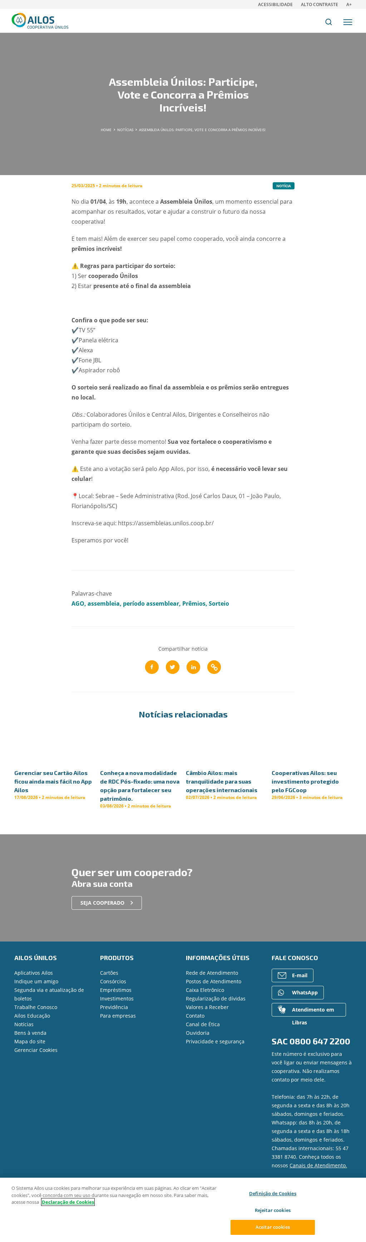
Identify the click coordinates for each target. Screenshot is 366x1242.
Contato (195, 1015)
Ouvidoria (197, 1032)
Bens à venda (30, 1032)
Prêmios (194, 603)
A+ (349, 4)
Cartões (109, 972)
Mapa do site (29, 1041)
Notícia (283, 185)
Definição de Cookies (272, 1193)
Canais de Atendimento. (318, 1165)
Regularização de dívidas (216, 998)
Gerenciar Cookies (36, 1050)
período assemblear (151, 603)
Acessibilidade (275, 4)
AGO (77, 603)
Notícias (24, 1024)
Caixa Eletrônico (205, 990)
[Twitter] (172, 667)
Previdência (114, 1007)
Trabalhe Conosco (35, 1007)
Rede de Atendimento (212, 972)
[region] (183, 1210)
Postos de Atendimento (213, 981)
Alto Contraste (319, 4)
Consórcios (113, 981)
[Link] (214, 667)
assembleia (104, 603)
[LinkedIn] (193, 667)
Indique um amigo (36, 981)
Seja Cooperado (102, 902)
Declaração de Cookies (68, 1202)
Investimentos (117, 998)
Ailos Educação (32, 1015)
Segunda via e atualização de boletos (49, 994)
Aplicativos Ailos (33, 972)
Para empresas (118, 1015)
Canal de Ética (203, 1024)
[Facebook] (152, 667)
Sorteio (219, 603)
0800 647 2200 (320, 1041)
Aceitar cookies (273, 1227)
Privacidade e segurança (215, 1041)
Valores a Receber (207, 1007)
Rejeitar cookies (273, 1210)
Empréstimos (116, 990)
